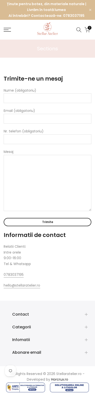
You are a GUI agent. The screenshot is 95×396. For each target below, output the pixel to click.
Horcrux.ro (59, 379)
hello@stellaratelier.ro (22, 285)
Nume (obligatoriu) (20, 90)
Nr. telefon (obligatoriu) (24, 131)
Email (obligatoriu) (19, 110)
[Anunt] (46, 10)
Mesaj (8, 151)
